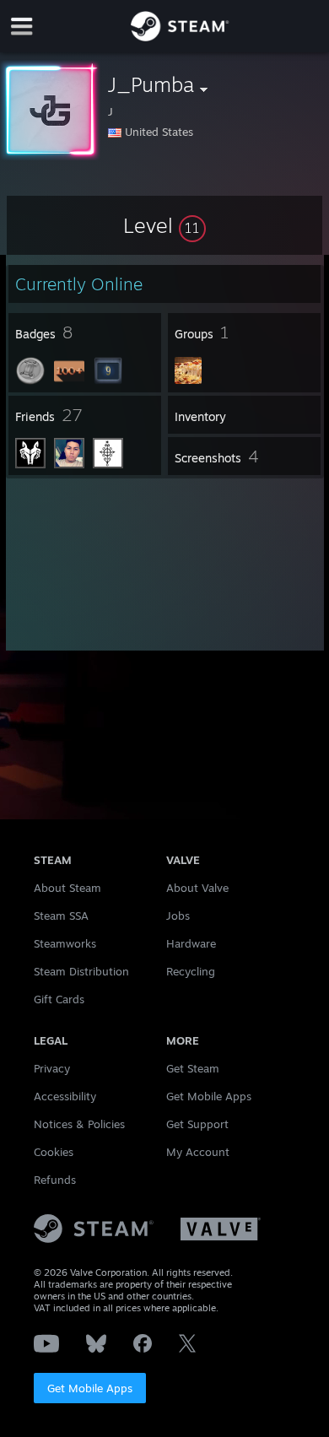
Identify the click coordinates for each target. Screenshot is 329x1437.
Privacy (52, 1068)
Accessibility (65, 1096)
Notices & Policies (79, 1124)
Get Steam (192, 1068)
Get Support (197, 1124)
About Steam (67, 887)
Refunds (55, 1179)
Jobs (178, 915)
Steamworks (65, 943)
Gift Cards (59, 999)
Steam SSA (61, 915)
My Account (197, 1152)
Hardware (191, 943)
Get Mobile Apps (89, 1388)
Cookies (53, 1152)
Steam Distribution (81, 971)
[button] (164, 225)
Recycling (190, 971)
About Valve (197, 887)
